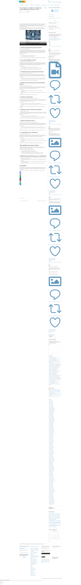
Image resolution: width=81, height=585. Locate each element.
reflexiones (51, 522)
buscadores (58, 513)
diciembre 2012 (51, 499)
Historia (52, 515)
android (53, 513)
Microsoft (50, 518)
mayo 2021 (50, 438)
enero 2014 (50, 488)
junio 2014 (50, 483)
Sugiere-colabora (33, 574)
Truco (60, 524)
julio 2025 (50, 412)
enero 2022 (50, 437)
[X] (33, 178)
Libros (31, 565)
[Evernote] (33, 183)
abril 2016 (50, 464)
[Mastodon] (33, 173)
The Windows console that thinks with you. (54, 396)
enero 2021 (50, 440)
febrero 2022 (50, 436)
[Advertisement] (32, 18)
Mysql (53, 518)
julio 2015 (50, 472)
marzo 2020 (50, 445)
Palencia (58, 518)
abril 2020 (50, 444)
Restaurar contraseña (33, 572)
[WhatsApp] (33, 176)
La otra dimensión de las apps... (24, 200)
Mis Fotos (32, 567)
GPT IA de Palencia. (51, 14)
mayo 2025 (50, 414)
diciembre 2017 (51, 451)
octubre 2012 (50, 501)
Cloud (59, 513)
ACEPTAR (1, 581)
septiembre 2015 (51, 470)
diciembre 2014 (51, 478)
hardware (50, 515)
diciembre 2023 (51, 429)
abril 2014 (50, 485)
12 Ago (50, 196)
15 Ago (50, 48)
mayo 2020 (50, 443)
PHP (49, 519)
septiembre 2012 (51, 502)
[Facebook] (33, 172)
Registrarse (32, 571)
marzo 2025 (50, 416)
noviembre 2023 (51, 430)
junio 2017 (50, 455)
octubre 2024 (50, 420)
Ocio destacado (33, 568)
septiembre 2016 (51, 460)
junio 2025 (50, 413)
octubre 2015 (50, 469)
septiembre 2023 (51, 432)
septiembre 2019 (51, 447)
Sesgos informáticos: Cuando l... (42, 200)
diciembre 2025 (51, 408)
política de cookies (42, 580)
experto (52, 514)
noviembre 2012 (51, 500)
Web (54, 525)
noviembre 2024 (51, 419)
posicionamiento (53, 519)
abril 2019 (50, 448)
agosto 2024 (50, 422)
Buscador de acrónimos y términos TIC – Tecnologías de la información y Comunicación (35, 548)
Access (50, 513)
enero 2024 (50, 428)
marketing (57, 516)
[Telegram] (33, 181)
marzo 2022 (50, 435)
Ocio (55, 518)
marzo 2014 (50, 486)
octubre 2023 (50, 431)
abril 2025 (50, 415)
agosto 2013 (50, 492)
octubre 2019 (50, 446)
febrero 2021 (50, 439)
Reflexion (59, 520)
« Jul (49, 541)
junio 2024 (50, 424)
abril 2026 (50, 404)
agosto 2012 (50, 503)
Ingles (50, 516)
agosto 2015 (50, 471)
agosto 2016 (50, 461)
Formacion (55, 514)
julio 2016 (50, 462)
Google (58, 514)
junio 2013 (50, 494)
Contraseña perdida (33, 557)
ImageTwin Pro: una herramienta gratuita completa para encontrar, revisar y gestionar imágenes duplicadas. (55, 392)
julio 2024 (50, 423)
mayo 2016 (50, 463)
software (53, 524)
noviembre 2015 (51, 468)
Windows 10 (50, 526)
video (52, 525)
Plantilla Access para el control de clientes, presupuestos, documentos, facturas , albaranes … (54, 371)
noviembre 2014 (51, 479)
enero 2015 (50, 477)
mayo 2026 (50, 403)
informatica (55, 515)
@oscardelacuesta (58, 46)
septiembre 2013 (51, 491)
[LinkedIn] (33, 177)
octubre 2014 (50, 480)
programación (52, 520)
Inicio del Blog (32, 564)
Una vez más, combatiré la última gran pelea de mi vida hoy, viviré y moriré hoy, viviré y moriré (55, 379)
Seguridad (55, 522)
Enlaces (32, 558)
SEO (59, 522)
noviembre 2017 (51, 452)
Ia (53, 515)
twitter (49, 525)
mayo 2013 (50, 495)
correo (50, 514)
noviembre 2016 (51, 459)
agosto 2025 (50, 411)
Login (31, 566)
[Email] (33, 174)
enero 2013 (50, 498)
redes (56, 520)
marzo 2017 (50, 456)
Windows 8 (59, 525)
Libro (54, 516)
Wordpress (54, 526)
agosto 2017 (50, 454)
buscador (55, 513)
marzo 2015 (50, 475)
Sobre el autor (32, 573)
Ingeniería (58, 515)
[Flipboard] (33, 180)
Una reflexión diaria (33, 575)
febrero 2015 (50, 476)
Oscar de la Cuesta (53, 46)
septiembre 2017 (51, 453)
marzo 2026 (50, 405)
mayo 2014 (50, 484)
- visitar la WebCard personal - (24, 552)
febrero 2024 (50, 427)
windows (56, 525)
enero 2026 (50, 407)
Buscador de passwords (34, 552)
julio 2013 (50, 493)
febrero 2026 (50, 406)
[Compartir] (33, 184)
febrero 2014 (50, 487)
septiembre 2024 (51, 421)
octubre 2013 (50, 490)
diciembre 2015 (51, 467)
